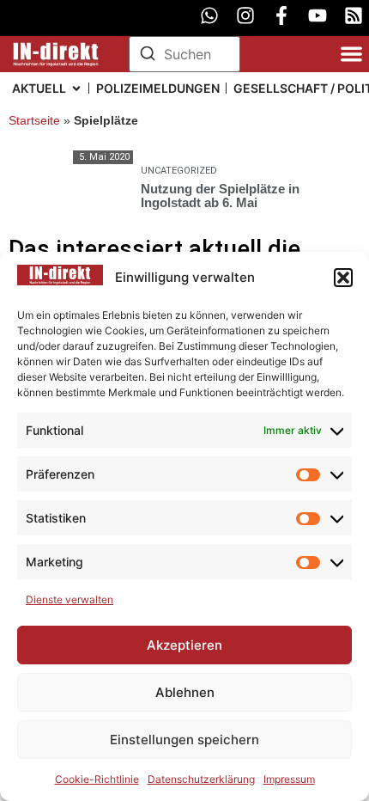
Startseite (34, 120)
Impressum (289, 779)
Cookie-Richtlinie (97, 779)
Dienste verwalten (69, 599)
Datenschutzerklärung (201, 779)
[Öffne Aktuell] (76, 88)
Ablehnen (185, 692)
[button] (343, 277)
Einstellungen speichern (184, 739)
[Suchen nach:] (184, 54)
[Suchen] (147, 56)
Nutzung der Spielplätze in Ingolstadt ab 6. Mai (220, 196)
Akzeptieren (184, 645)
